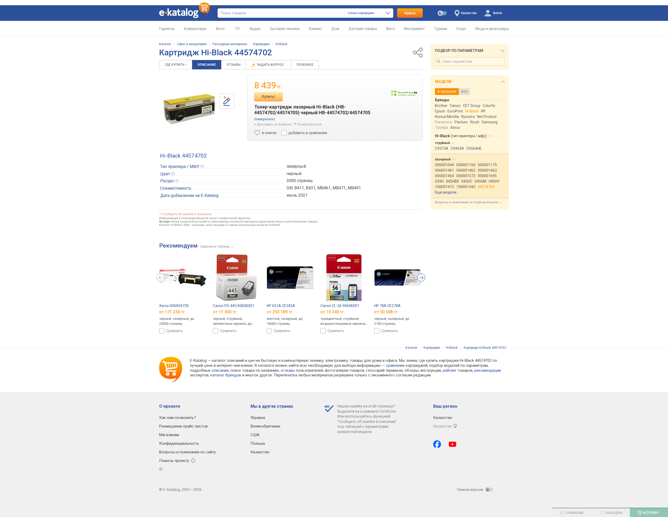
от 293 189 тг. (280, 311)
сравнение (395, 365)
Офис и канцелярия (192, 44)
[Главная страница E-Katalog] (184, 13)
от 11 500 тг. (225, 311)
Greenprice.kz (264, 119)
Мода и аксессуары (492, 29)
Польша (257, 443)
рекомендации (487, 370)
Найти (410, 13)
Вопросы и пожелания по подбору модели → (468, 202)
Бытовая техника (285, 29)
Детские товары (363, 29)
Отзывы (233, 65)
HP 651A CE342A (281, 306)
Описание (207, 65)
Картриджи (261, 44)
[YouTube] (452, 444)
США (254, 434)
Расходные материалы (230, 44)
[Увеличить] (189, 109)
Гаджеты (167, 29)
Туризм (440, 29)
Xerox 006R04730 (174, 306)
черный (294, 173)
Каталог (165, 44)
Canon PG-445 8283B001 (233, 306)
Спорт (461, 29)
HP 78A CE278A (387, 306)
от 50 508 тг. (386, 311)
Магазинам (169, 434)
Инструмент (414, 29)
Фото (220, 29)
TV (237, 29)
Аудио (255, 29)
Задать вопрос (271, 65)
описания (220, 370)
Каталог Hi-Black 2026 (174, 225)
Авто (390, 29)
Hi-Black (281, 44)
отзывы (288, 370)
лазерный (296, 166)
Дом (335, 29)
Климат (315, 29)
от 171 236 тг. (172, 311)
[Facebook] (437, 444)
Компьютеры (195, 29)
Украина (257, 417)
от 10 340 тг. (332, 311)
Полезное (304, 65)
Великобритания (265, 426)
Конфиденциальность (179, 443)
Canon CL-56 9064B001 (339, 306)
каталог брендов (225, 375)
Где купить (176, 65)
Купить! (268, 96)
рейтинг (450, 370)
